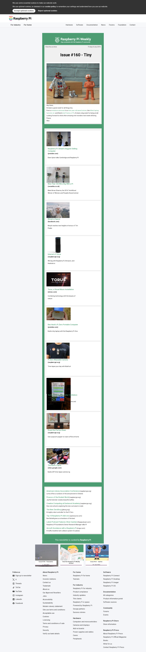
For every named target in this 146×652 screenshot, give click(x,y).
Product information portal (113, 599)
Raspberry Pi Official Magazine (114, 637)
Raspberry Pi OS (109, 586)
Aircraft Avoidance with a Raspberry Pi (61, 528)
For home (28, 25)
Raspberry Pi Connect (111, 576)
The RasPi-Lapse (54, 465)
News (103, 25)
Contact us (47, 582)
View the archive (51, 47)
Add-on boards (78, 628)
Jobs (45, 596)
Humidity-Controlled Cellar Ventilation (62, 395)
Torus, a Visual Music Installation (61, 289)
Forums (112, 25)
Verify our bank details (51, 634)
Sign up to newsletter (23, 576)
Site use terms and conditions (54, 610)
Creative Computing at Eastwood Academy (63, 503)
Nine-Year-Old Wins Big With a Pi (60, 184)
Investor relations (49, 579)
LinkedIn (18, 599)
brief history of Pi (68, 113)
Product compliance (80, 592)
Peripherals (77, 639)
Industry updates (79, 595)
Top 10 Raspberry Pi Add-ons (57, 516)
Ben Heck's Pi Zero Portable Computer (63, 325)
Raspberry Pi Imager (111, 582)
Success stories (79, 612)
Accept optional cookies (24, 11)
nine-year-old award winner (77, 110)
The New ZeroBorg (53, 510)
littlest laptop (94, 110)
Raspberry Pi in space (81, 602)
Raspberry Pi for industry (82, 588)
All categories (108, 595)
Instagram (19, 595)
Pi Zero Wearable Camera (58, 360)
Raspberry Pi (85, 540)
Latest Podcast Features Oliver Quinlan (61, 522)
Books (105, 640)
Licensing (46, 620)
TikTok (17, 587)
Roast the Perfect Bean (57, 430)
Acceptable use (48, 613)
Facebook (19, 603)
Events (105, 615)
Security (46, 630)
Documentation (92, 25)
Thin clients (77, 599)
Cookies (46, 617)
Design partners (79, 609)
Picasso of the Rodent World (57, 497)
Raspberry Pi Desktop (111, 579)
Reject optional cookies (47, 11)
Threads (18, 583)
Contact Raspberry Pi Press (113, 647)
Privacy (45, 627)
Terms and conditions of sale (53, 623)
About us (46, 589)
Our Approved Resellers (52, 593)
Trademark (47, 586)
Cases (75, 635)
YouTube (18, 591)
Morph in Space (54, 219)
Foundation (122, 25)
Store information (109, 624)
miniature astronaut (58, 110)
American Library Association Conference (63, 491)
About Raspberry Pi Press (113, 634)
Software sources (110, 602)
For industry (15, 25)
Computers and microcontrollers (85, 622)
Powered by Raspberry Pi (82, 605)
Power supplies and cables (83, 632)
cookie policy (50, 7)
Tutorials (76, 579)
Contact (132, 25)
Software (79, 25)
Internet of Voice (54, 254)
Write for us (107, 644)
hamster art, (50, 113)
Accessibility (47, 599)
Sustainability (48, 603)
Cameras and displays (81, 625)
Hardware (69, 25)
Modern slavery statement (52, 606)
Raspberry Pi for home (81, 576)
